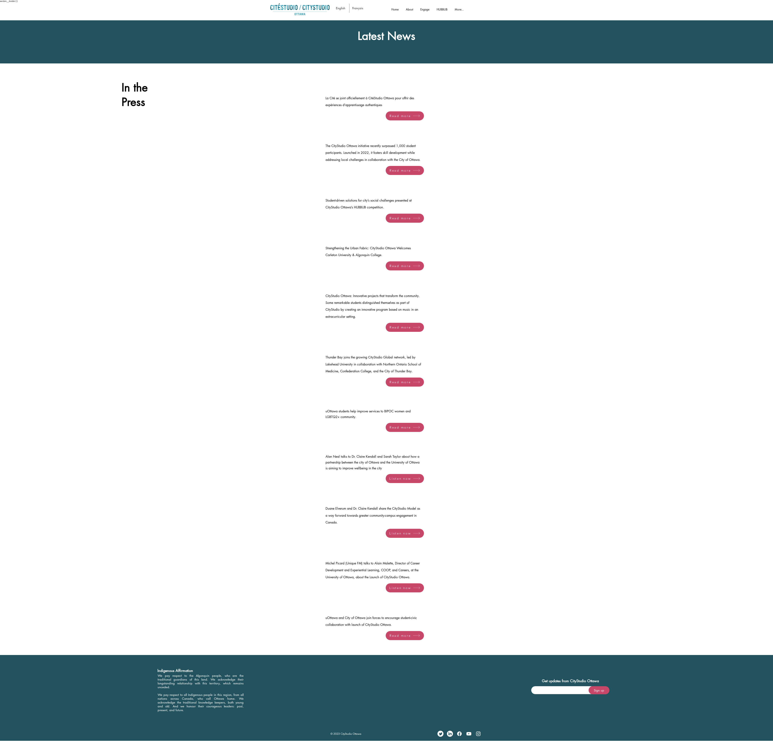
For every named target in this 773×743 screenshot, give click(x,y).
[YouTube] (469, 734)
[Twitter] (440, 734)
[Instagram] (478, 734)
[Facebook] (459, 734)
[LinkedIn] (450, 734)
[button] (409, 8)
